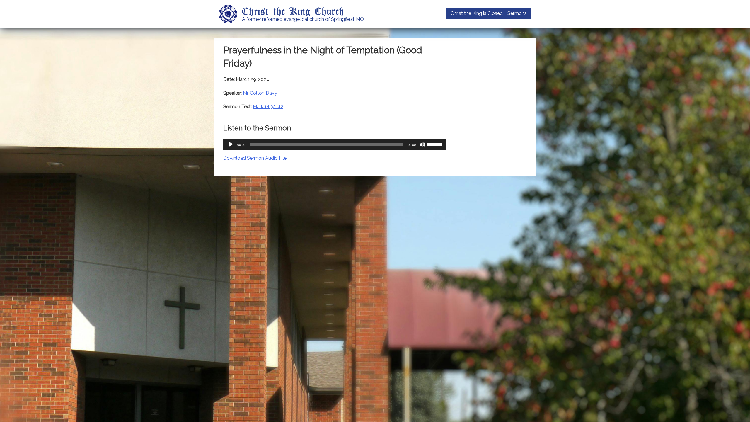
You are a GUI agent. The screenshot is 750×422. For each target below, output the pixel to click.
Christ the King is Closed (477, 13)
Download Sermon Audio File (255, 158)
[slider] (435, 144)
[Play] (231, 144)
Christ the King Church (293, 10)
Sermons (517, 13)
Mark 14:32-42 (268, 106)
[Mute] (422, 144)
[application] (334, 144)
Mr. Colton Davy (260, 93)
